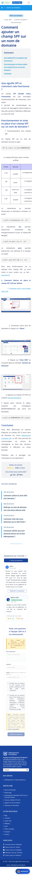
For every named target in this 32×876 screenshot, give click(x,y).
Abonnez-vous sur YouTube (13, 852)
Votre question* (10, 651)
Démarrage (7, 792)
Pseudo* (8, 664)
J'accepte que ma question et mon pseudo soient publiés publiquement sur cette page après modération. (17, 686)
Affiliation (7, 823)
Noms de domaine (10, 790)
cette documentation (14, 398)
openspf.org (5, 275)
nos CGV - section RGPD (13, 729)
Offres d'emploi (9, 829)
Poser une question (16, 560)
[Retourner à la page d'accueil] (2, 8)
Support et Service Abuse (12, 803)
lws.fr (6, 826)
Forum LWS (7, 821)
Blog (5, 815)
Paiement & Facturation (11, 805)
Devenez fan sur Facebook (13, 844)
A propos (7, 832)
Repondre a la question (17, 591)
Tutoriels (7, 818)
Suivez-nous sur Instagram (13, 850)
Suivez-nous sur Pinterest (13, 855)
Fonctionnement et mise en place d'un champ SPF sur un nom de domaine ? (15, 67)
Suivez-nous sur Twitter (12, 847)
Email (16, 673)
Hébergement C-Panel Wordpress (15, 780)
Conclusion (7, 74)
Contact (6, 834)
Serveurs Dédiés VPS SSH (12, 800)
